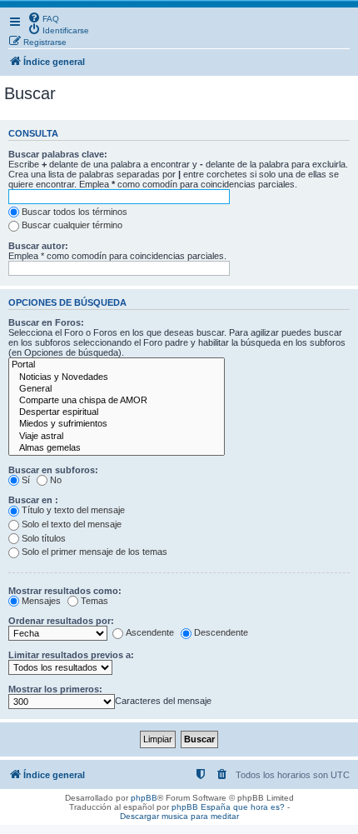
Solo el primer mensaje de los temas (94, 552)
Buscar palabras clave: (57, 154)
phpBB (144, 797)
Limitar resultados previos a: (71, 655)
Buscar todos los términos (74, 212)
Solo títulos (44, 538)
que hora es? (259, 807)
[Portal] (116, 365)
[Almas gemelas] (116, 448)
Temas (94, 601)
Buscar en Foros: (46, 322)
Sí (26, 480)
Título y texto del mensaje (73, 510)
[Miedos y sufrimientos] (116, 424)
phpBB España (201, 807)
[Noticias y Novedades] (116, 377)
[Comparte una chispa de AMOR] (116, 401)
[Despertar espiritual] (116, 412)
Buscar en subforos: (53, 470)
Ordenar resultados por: (61, 621)
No (56, 480)
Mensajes (41, 601)
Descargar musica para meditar (179, 816)
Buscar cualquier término (72, 225)
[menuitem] (43, 17)
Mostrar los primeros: (55, 689)
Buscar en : (33, 500)
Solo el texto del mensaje (72, 524)
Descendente (221, 632)
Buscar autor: (38, 246)
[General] (116, 389)
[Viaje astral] (116, 436)
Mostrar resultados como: (65, 591)
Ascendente (150, 632)
